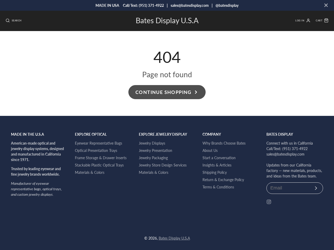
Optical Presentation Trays (96, 150)
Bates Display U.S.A (174, 238)
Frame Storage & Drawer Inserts (101, 158)
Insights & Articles (216, 165)
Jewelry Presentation (155, 150)
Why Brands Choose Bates (224, 143)
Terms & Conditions (218, 187)
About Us (210, 150)
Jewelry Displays (152, 143)
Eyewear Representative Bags (98, 143)
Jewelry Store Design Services (163, 165)
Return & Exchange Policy (223, 179)
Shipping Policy (214, 172)
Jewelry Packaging (153, 158)
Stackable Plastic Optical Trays (99, 165)
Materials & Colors (89, 172)
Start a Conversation (219, 158)
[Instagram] (268, 201)
